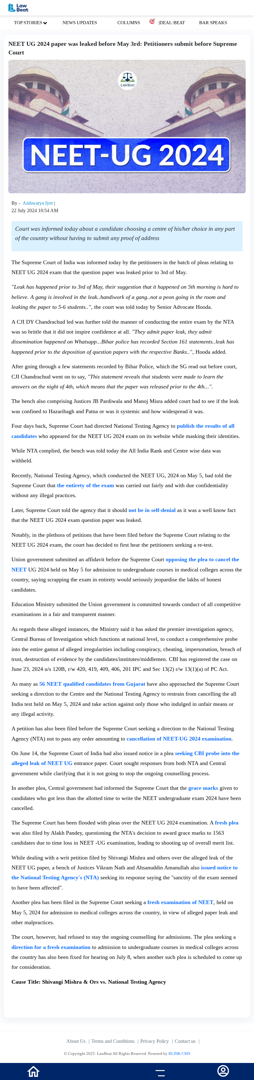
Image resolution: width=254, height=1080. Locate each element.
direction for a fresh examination (50, 947)
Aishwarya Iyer (38, 203)
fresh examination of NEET (180, 902)
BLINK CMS (179, 1053)
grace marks (204, 788)
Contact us (185, 1041)
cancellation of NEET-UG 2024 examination (179, 739)
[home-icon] (33, 1070)
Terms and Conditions (112, 1041)
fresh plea (227, 823)
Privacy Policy (154, 1041)
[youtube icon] (95, 1072)
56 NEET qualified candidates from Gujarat (92, 684)
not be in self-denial (153, 510)
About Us (75, 1041)
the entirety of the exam (84, 485)
